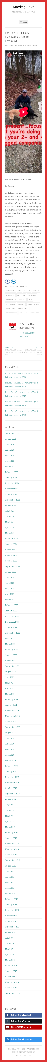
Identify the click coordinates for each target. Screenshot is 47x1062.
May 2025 (9, 455)
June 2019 (9, 810)
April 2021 (9, 688)
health (36, 290)
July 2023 (9, 577)
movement (32, 295)
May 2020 (9, 749)
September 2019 (12, 793)
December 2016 (12, 976)
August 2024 (10, 505)
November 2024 (12, 488)
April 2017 (9, 954)
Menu (24, 22)
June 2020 (9, 743)
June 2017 (9, 943)
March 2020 (10, 760)
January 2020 (11, 771)
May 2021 (9, 683)
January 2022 (11, 655)
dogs (19, 290)
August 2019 (10, 799)
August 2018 (10, 866)
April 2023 (9, 594)
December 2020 (12, 710)
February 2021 (11, 699)
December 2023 (12, 549)
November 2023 (12, 555)
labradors (10, 295)
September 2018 (12, 860)
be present (10, 290)
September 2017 (12, 926)
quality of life (33, 304)
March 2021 (10, 694)
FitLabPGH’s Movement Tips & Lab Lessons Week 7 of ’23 (33, 351)
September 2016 (12, 993)
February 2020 (11, 766)
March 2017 (10, 960)
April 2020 (9, 755)
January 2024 (11, 544)
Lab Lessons (21, 286)
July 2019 (9, 804)
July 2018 (9, 871)
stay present (11, 313)
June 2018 (9, 877)
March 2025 (10, 466)
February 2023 (11, 605)
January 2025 (11, 477)
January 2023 (11, 610)
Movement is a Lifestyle (16, 299)
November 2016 (12, 982)
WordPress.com (23, 1055)
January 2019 (11, 838)
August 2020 (10, 732)
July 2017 (9, 938)
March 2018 (10, 893)
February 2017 (11, 965)
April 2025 (9, 461)
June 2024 (9, 516)
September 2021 (12, 666)
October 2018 (11, 854)
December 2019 (12, 777)
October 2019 (11, 788)
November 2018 (12, 849)
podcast (21, 304)
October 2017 (11, 921)
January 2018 (11, 904)
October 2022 (11, 627)
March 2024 (10, 533)
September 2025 (12, 433)
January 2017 (11, 971)
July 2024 (9, 511)
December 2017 (12, 910)
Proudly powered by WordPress (23, 1049)
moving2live (31, 45)
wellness (23, 313)
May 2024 (9, 522)
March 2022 (10, 644)
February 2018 (11, 899)
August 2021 (10, 671)
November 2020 (12, 716)
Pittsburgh (10, 304)
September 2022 (12, 633)
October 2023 (11, 560)
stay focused (23, 308)
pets (30, 299)
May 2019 (9, 816)
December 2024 (12, 483)
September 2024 (12, 500)
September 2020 (12, 727)
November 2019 (12, 782)
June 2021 (9, 677)
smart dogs (10, 308)
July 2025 (9, 444)
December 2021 (12, 660)
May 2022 (9, 638)
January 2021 (11, 705)
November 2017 (12, 915)
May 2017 (9, 949)
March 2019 (10, 827)
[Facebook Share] (7, 281)
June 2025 (9, 450)
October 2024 (11, 494)
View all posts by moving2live (26, 334)
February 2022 (11, 649)
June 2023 (9, 583)
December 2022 (12, 616)
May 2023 (9, 588)
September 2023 (12, 566)
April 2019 (9, 821)
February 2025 (11, 472)
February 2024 (11, 538)
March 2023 (10, 599)
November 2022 (12, 622)
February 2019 (11, 832)
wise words (34, 313)
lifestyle (21, 295)
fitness (27, 290)
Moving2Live (23, 7)
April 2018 (9, 888)
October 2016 (11, 987)
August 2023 (10, 572)
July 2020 (9, 738)
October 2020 (11, 721)
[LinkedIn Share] (13, 281)
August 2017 (10, 932)
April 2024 (9, 527)
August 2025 (10, 439)
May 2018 (9, 882)
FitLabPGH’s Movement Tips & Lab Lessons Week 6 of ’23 (14, 351)
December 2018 (12, 843)
